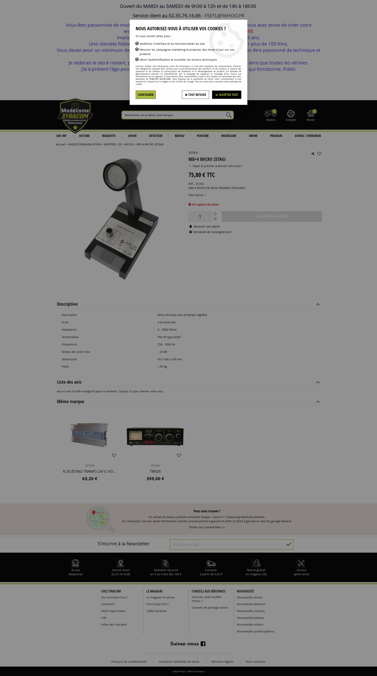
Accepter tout (228, 95)
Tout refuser (197, 95)
